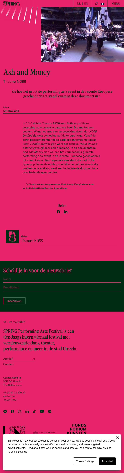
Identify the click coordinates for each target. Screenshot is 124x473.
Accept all (107, 461)
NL (79, 3)
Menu (116, 3)
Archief (8, 358)
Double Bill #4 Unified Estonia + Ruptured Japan (46, 188)
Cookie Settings (85, 461)
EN (86, 3)
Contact (8, 364)
